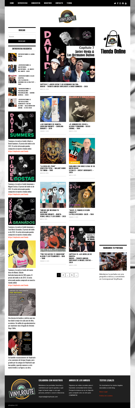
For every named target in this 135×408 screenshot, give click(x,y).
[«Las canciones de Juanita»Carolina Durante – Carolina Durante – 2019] (53, 109)
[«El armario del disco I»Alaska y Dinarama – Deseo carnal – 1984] (82, 109)
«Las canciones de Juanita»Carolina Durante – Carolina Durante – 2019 (51, 126)
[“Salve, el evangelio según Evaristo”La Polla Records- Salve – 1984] (82, 195)
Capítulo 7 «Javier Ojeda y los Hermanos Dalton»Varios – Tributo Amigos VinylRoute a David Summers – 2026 (64, 85)
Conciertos (35, 3)
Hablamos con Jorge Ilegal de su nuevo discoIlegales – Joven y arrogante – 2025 (82, 169)
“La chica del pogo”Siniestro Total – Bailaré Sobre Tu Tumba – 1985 (53, 168)
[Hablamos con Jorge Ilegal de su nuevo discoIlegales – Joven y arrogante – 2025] (82, 151)
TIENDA (69, 3)
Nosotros (48, 3)
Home (12, 3)
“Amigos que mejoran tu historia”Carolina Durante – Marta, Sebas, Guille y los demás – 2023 (53, 213)
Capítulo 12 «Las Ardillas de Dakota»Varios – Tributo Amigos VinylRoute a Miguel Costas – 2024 (80, 258)
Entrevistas (23, 3)
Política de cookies (106, 396)
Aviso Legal (103, 392)
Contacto (59, 3)
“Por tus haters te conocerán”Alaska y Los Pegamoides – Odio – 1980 (52, 256)
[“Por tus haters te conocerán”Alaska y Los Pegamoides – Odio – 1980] (53, 239)
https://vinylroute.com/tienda (18, 151)
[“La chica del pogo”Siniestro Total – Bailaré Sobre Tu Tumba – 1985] (53, 151)
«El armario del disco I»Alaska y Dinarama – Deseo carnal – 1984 (79, 126)
